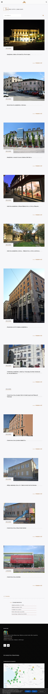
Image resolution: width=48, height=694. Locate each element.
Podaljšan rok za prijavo (16, 609)
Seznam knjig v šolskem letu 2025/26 (19, 614)
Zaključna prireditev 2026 (17, 607)
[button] (2, 2)
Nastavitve (9, 692)
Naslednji (7, 596)
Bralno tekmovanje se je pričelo (18, 611)
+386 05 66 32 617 (8, 638)
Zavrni (34, 691)
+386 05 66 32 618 (8, 636)
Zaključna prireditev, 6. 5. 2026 (18, 605)
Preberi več (39, 63)
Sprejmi (27, 691)
